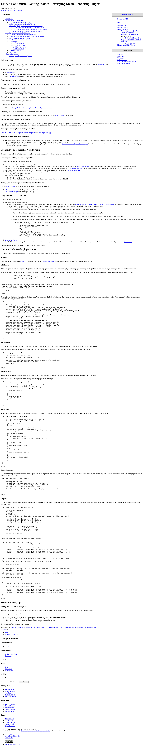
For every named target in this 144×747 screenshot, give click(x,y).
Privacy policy (9, 734)
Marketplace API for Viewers (126, 45)
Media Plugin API (123, 29)
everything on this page (73, 170)
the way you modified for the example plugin (94, 204)
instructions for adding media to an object (75, 144)
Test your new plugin (11, 192)
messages (23, 261)
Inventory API (121, 25)
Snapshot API (121, 56)
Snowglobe (101, 64)
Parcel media (128, 242)
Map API (120, 22)
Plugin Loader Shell (48, 261)
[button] (1, 659)
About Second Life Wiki (12, 736)
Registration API (122, 19)
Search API (120, 54)
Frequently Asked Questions (130, 31)
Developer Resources (11, 634)
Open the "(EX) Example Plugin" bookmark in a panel (18, 133)
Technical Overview (127, 33)
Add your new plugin (11, 190)
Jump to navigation (7, 10)
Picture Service (122, 60)
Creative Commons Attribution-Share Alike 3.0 (35, 731)
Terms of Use (9, 738)
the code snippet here (75, 168)
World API (120, 58)
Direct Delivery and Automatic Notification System (126, 62)
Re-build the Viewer (11, 240)
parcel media (11, 72)
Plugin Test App (14, 76)
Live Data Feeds (122, 27)
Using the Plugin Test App (129, 34)
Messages (124, 41)
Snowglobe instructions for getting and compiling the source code (32, 108)
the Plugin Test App (45, 133)
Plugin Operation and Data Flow (131, 40)
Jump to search (17, 10)
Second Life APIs (127, 14)
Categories (4, 629)
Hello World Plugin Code (133, 38)
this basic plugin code (83, 166)
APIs (6, 632)
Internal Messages (130, 43)
